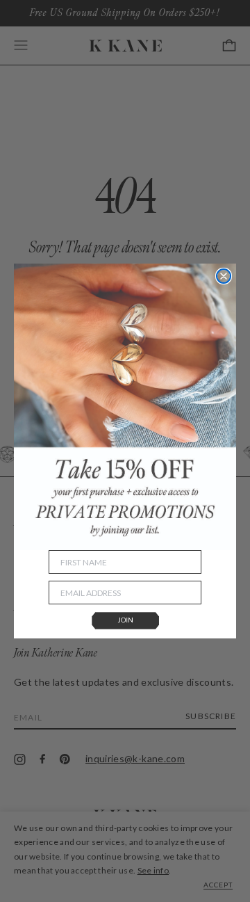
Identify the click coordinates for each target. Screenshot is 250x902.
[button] (125, 621)
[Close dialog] (224, 276)
